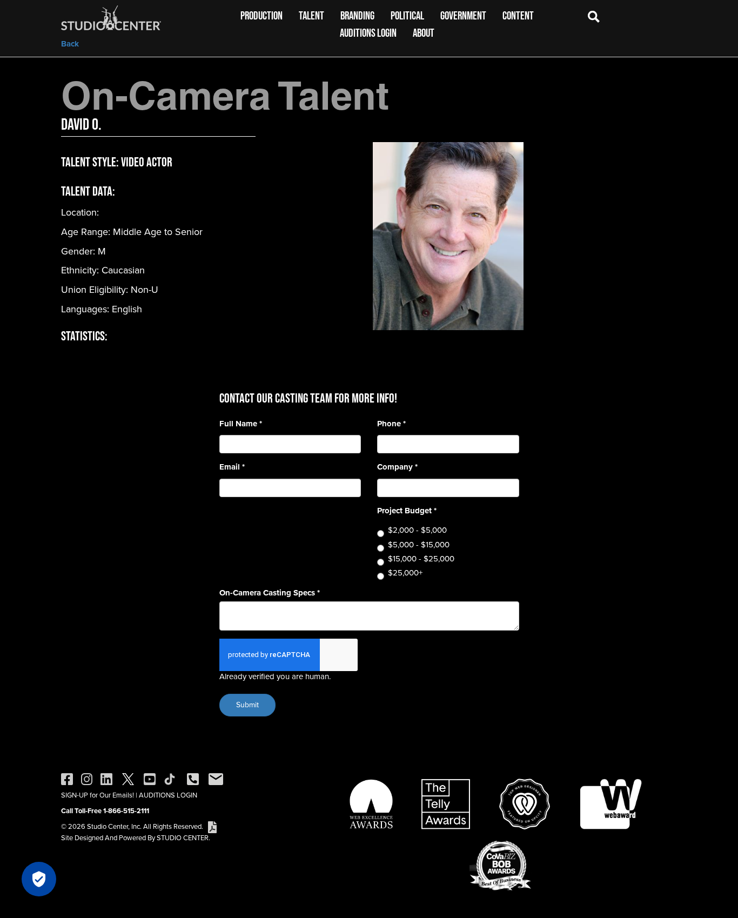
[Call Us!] (193, 778)
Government (463, 15)
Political (407, 15)
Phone (391, 424)
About (423, 32)
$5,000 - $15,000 (418, 545)
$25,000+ (405, 573)
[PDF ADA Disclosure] (212, 826)
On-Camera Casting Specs (269, 593)
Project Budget (407, 511)
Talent (311, 15)
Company (397, 467)
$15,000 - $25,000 (421, 559)
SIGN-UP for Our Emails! (97, 795)
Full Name (240, 424)
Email (232, 467)
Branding (357, 15)
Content (518, 15)
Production (261, 15)
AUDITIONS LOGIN (168, 795)
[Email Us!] (216, 778)
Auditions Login (368, 32)
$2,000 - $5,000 (417, 530)
